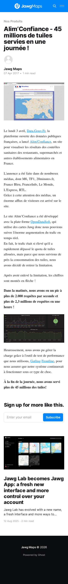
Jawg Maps (13, 69)
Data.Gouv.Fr (36, 130)
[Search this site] (55, 6)
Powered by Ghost (34, 554)
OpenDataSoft (40, 221)
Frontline (48, 361)
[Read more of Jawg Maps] (8, 59)
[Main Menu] (62, 6)
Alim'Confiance (40, 141)
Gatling (35, 361)
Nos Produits (13, 21)
